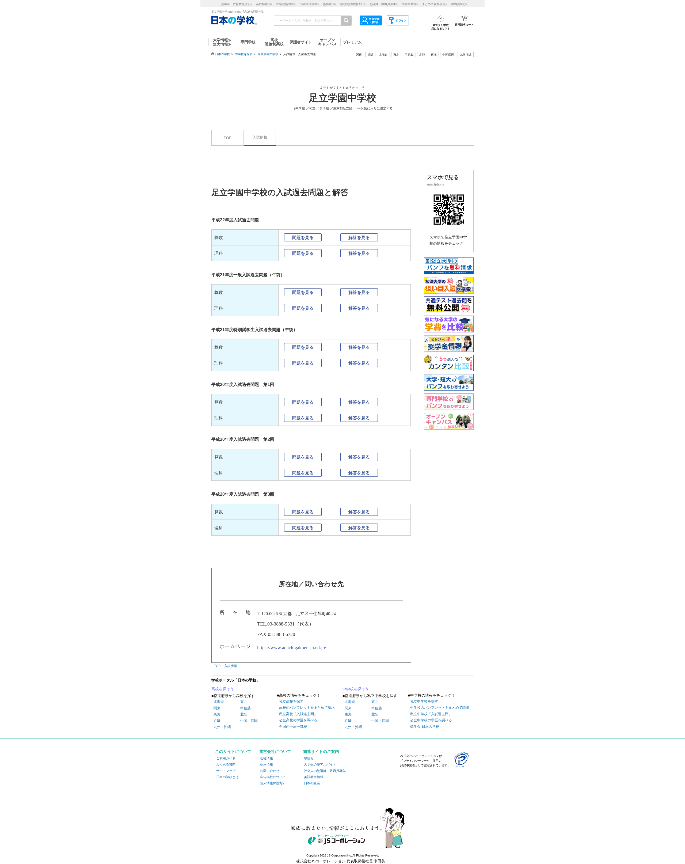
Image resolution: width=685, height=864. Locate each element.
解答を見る (359, 237)
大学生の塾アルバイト (320, 764)
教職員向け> (459, 4)
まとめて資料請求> (434, 4)
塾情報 (309, 758)
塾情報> (329, 4)
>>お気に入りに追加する (375, 108)
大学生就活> (410, 4)
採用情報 (266, 764)
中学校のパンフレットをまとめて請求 (439, 708)
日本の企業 (312, 783)
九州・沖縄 (222, 727)
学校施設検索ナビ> (353, 4)
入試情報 (259, 137)
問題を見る (303, 237)
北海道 (383, 54)
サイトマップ (225, 771)
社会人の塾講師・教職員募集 (325, 771)
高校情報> (264, 4)
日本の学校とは (227, 777)
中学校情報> (286, 4)
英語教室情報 (313, 777)
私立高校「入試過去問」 (298, 714)
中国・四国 (249, 721)
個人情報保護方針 (273, 783)
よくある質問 (225, 764)
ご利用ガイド (225, 758)
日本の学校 (222, 54)
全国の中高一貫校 (293, 727)
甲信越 (245, 708)
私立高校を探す (291, 701)
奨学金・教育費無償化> (236, 4)
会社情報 (266, 758)
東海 (217, 714)
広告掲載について (273, 777)
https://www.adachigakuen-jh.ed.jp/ (291, 647)
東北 (243, 702)
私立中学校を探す (424, 701)
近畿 (217, 721)
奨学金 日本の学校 (424, 727)
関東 (217, 708)
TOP (227, 138)
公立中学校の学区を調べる (431, 720)
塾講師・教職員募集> (384, 4)
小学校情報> (309, 4)
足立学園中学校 (268, 54)
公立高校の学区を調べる (298, 720)
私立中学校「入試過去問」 (431, 714)
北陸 (243, 714)
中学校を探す (244, 54)
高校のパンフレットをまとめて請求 (307, 708)
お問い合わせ (269, 771)
